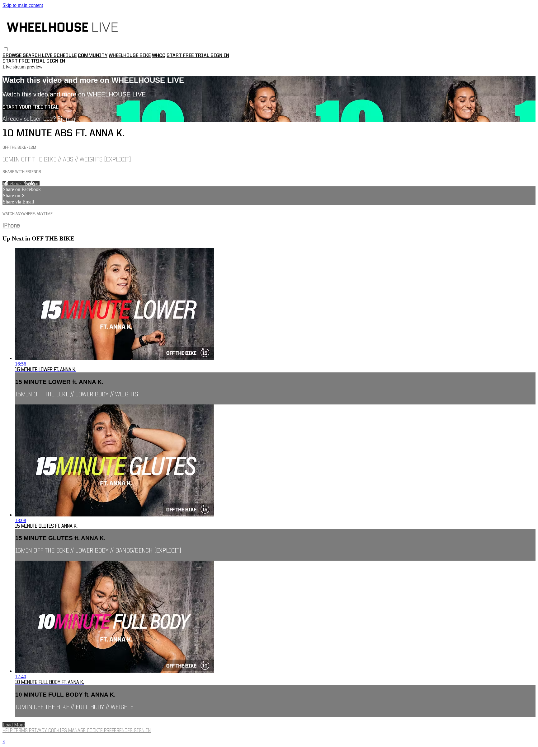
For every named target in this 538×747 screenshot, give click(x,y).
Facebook (12, 183)
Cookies (58, 730)
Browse (12, 55)
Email (34, 183)
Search (32, 55)
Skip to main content (22, 5)
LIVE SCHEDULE (59, 55)
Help (8, 730)
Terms (21, 730)
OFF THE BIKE (14, 148)
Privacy (38, 730)
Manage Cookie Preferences (101, 730)
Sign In (55, 61)
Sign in (219, 55)
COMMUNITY (92, 55)
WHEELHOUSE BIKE (130, 55)
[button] (6, 49)
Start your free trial (30, 107)
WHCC (158, 55)
